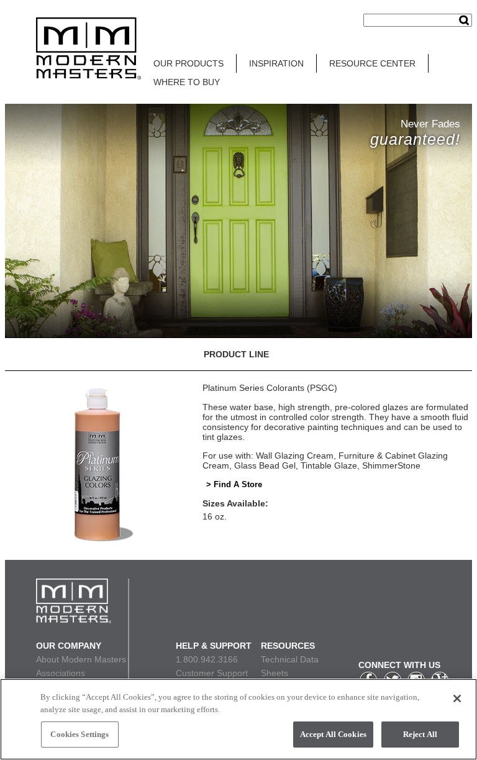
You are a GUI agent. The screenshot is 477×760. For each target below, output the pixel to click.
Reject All (420, 734)
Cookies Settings (79, 734)
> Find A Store (234, 484)
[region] (238, 719)
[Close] (457, 698)
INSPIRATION (276, 63)
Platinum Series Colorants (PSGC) (269, 388)
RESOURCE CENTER (372, 63)
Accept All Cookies (333, 734)
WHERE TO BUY (186, 82)
